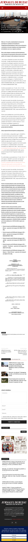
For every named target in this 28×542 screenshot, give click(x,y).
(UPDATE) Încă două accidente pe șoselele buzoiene (6, 352)
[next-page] (4, 385)
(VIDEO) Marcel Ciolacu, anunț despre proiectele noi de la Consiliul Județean (12, 482)
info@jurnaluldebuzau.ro (18, 519)
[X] (10, 38)
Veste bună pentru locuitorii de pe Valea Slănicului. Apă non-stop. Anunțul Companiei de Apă (18, 380)
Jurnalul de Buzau (7, 31)
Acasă (2, 11)
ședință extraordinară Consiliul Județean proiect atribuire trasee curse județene (13, 334)
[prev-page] (2, 385)
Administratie (6, 11)
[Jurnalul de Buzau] (14, 3)
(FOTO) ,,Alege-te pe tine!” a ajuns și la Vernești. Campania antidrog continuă (20, 352)
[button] (2, 8)
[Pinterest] (13, 38)
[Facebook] (7, 38)
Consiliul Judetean (14, 11)
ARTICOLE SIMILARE (6, 359)
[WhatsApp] (16, 38)
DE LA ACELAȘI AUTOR (15, 359)
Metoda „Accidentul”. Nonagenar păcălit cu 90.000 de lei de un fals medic (17, 374)
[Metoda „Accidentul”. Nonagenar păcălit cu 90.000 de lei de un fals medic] (4, 374)
